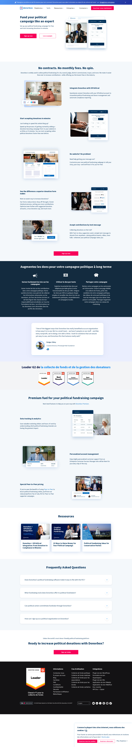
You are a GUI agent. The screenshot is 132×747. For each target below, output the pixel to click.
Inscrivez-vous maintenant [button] (102, 8)
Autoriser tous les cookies (87, 741)
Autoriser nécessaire (106, 741)
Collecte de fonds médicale (80, 675)
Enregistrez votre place (107, 2)
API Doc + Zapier (98, 689)
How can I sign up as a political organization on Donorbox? (47, 619)
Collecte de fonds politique (80, 673)
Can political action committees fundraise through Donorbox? (48, 606)
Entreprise (70, 8)
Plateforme (38, 8)
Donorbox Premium (82, 404)
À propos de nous (59, 675)
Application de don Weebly (102, 682)
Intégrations (97, 669)
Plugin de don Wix (99, 680)
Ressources (58, 8)
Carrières (56, 680)
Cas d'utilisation (77, 669)
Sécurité (56, 689)
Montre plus (105, 737)
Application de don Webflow (102, 685)
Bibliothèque (57, 694)
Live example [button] (47, 36)
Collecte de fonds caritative (80, 687)
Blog (54, 678)
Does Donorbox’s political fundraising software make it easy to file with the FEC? (55, 580)
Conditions (57, 685)
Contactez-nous (58, 673)
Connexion (83, 8)
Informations (58, 669)
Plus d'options (121, 741)
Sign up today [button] (66, 652)
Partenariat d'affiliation (61, 692)
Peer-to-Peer (48, 489)
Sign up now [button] (28, 36)
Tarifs (48, 8)
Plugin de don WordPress (101, 673)
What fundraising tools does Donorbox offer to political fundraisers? (50, 593)
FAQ (54, 682)
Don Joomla (97, 687)
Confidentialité (58, 687)
